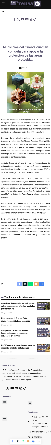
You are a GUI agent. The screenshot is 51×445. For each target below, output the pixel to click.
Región (41, 306)
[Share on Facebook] (12, 441)
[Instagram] (31, 19)
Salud (40, 323)
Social (40, 308)
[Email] (28, 441)
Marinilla (42, 335)
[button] (4, 402)
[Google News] (27, 19)
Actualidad (42, 304)
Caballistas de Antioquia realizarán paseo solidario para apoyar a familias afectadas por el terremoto (18, 306)
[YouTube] (22, 19)
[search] (25, 12)
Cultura (41, 350)
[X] (18, 19)
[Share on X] (17, 441)
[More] (38, 441)
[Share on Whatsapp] (23, 441)
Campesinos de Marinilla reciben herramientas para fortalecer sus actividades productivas (14, 333)
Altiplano (42, 333)
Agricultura (43, 331)
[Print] (33, 441)
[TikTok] (35, 19)
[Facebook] (14, 19)
